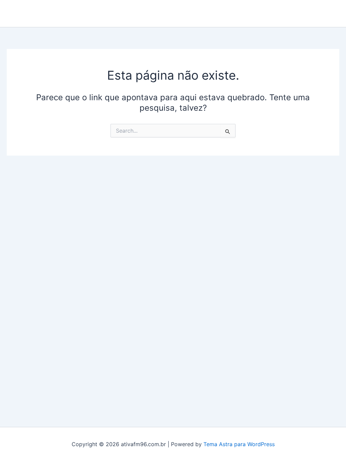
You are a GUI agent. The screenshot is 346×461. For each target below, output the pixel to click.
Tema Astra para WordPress (239, 444)
